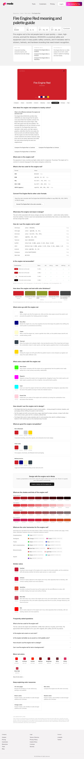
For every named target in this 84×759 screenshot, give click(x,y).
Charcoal (22, 341)
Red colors (28, 13)
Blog (3, 749)
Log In (61, 4)
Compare (16, 102)
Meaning (43, 102)
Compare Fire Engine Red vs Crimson (42, 54)
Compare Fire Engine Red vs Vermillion (42, 58)
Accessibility (55, 102)
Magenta (22, 376)
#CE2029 (67, 28)
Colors (21, 13)
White (21, 312)
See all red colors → (18, 677)
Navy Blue (22, 322)
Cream (21, 331)
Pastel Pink (23, 395)
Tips (68, 102)
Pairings (63, 102)
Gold (21, 351)
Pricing (52, 4)
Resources (16, 13)
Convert (36, 102)
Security (32, 746)
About (22, 102)
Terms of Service (34, 737)
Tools (33, 4)
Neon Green (23, 366)
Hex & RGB (29, 102)
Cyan (21, 386)
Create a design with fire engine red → (42, 484)
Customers (42, 4)
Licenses (32, 744)
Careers (4, 737)
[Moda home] (8, 4)
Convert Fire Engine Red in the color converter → (29, 204)
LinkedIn (60, 737)
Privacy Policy (34, 739)
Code (48, 102)
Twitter (59, 739)
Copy (41, 173)
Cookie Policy (33, 742)
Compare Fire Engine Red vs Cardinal (42, 50)
